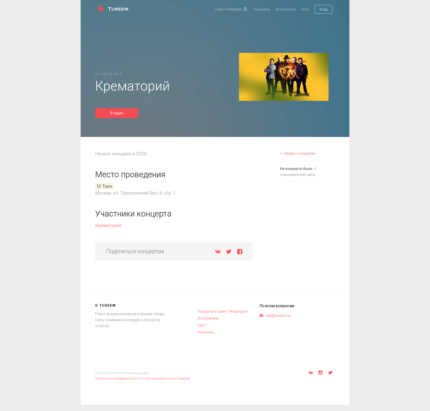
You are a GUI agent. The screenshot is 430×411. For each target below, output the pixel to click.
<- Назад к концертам (297, 153)
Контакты (205, 332)
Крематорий (108, 225)
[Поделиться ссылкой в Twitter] (229, 252)
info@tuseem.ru (278, 316)
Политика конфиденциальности (118, 378)
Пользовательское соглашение (167, 378)
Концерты (262, 9)
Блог (305, 9)
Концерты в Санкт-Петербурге (222, 311)
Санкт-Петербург (229, 9)
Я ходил (116, 113)
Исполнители (285, 9)
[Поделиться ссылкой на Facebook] (240, 252)
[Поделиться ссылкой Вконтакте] (218, 252)
